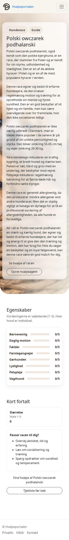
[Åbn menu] (61, 6)
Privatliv (7, 533)
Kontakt (32, 533)
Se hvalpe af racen (21, 263)
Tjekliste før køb (34, 491)
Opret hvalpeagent (24, 272)
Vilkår (20, 533)
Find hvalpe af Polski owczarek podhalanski (34, 480)
